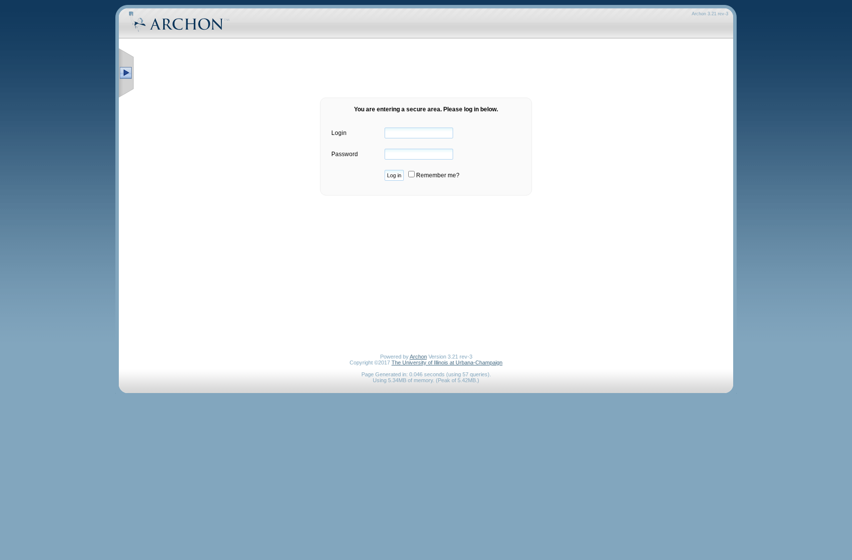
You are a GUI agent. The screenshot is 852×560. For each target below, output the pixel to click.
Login (339, 133)
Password (344, 154)
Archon (418, 357)
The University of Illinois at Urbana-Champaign (446, 362)
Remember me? (437, 175)
